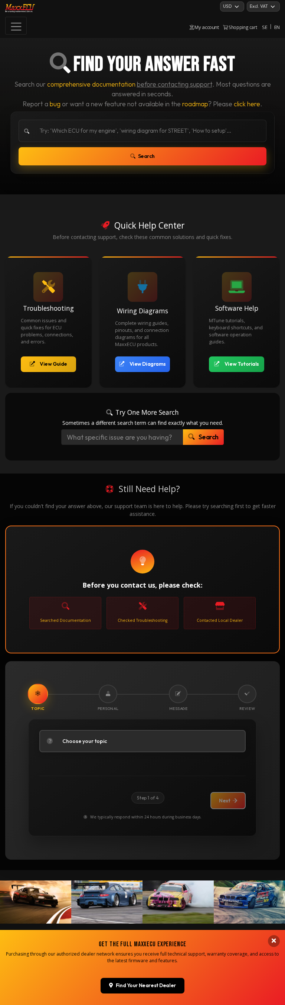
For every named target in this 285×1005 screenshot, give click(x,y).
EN (277, 27)
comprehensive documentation (91, 84)
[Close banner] (274, 941)
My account (206, 27)
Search (146, 156)
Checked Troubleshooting (142, 620)
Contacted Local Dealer (220, 620)
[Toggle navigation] (16, 26)
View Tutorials (242, 364)
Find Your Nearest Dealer (146, 985)
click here (247, 104)
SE (264, 27)
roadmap (195, 104)
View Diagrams (148, 364)
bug (55, 104)
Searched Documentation (65, 620)
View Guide (53, 364)
